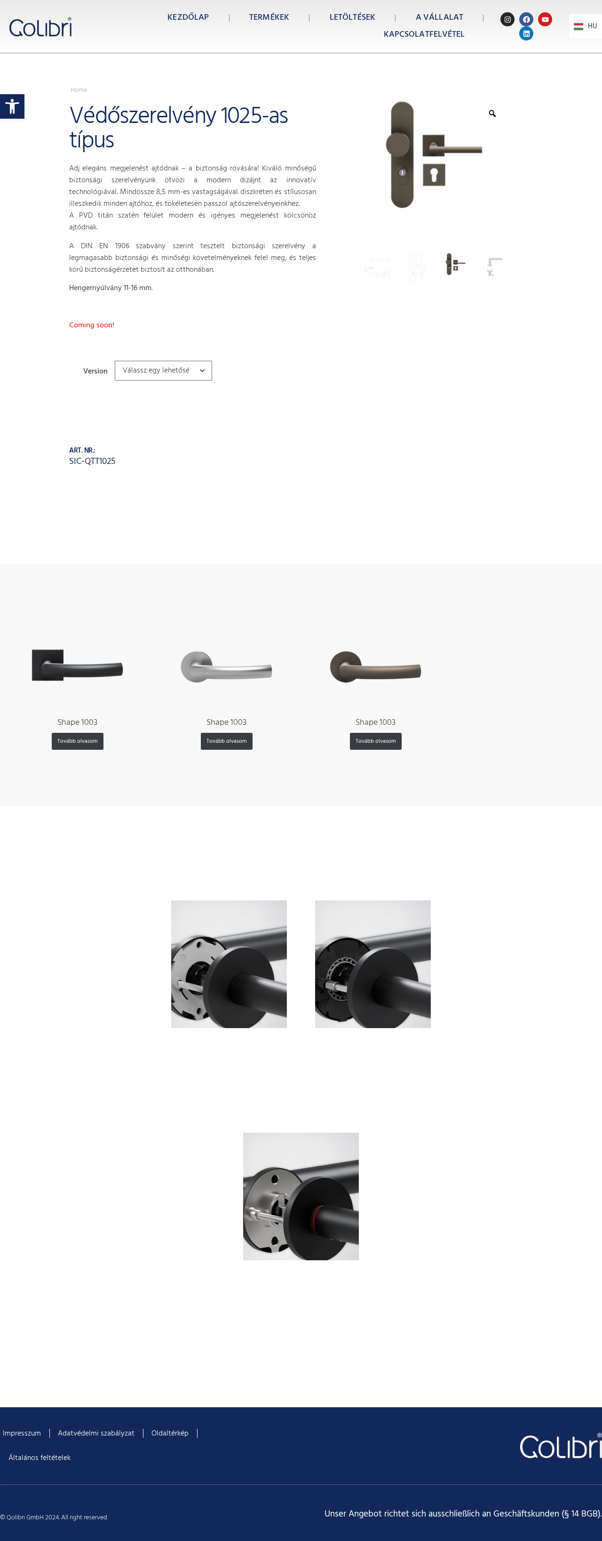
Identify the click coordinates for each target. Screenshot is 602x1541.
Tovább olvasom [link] (77, 741)
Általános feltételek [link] (39, 1458)
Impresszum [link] (22, 1433)
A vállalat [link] (439, 17)
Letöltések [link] (352, 17)
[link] (12, 106)
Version (95, 370)
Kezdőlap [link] (188, 17)
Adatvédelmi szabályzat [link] (96, 1433)
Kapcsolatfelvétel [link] (424, 34)
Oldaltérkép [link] (170, 1433)
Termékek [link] (269, 17)
